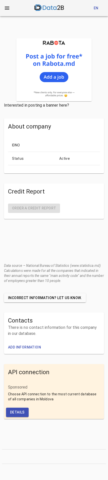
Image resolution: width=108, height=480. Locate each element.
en (96, 8)
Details (17, 412)
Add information (24, 347)
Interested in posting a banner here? (36, 105)
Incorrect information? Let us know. (45, 298)
